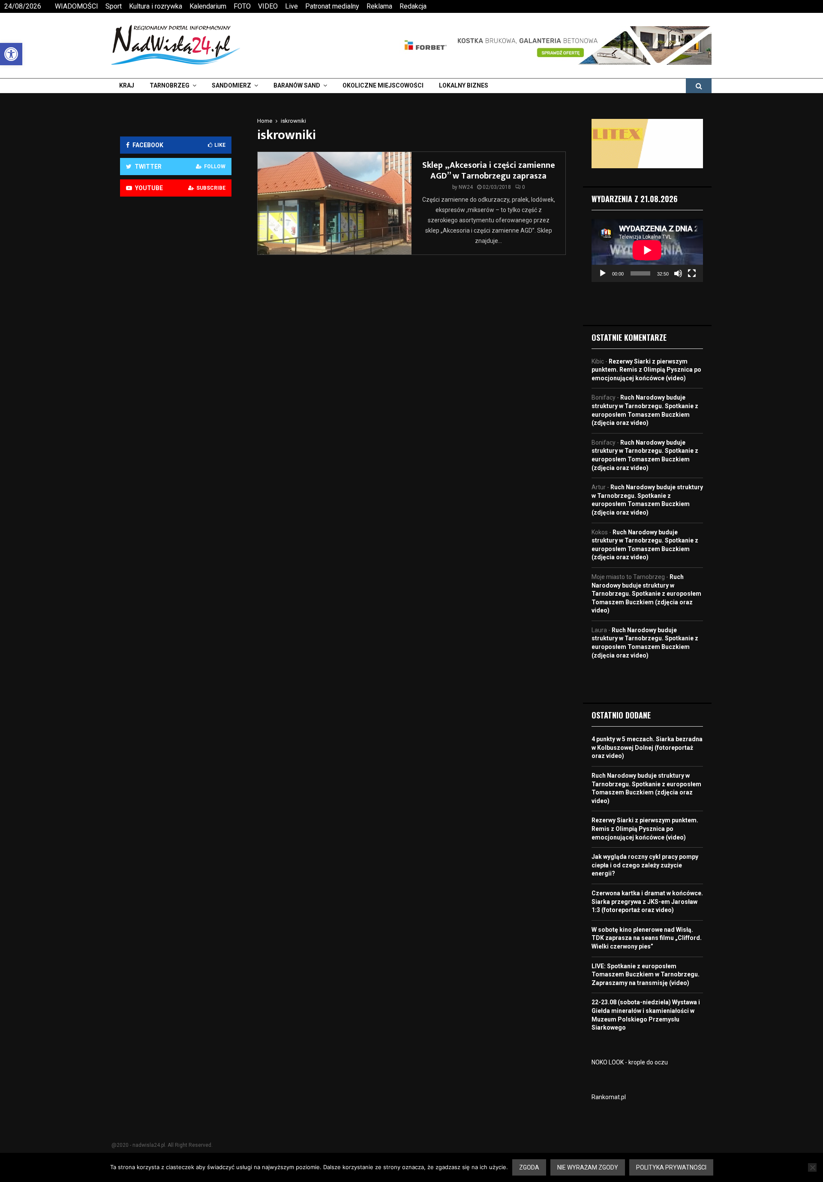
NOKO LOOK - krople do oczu (630, 1062)
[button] (11, 54)
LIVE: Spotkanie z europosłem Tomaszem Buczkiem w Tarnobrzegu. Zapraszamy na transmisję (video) (646, 974)
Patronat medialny (332, 6)
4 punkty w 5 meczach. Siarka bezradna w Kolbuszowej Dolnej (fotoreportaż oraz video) (647, 747)
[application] (647, 250)
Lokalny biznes (463, 85)
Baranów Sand (296, 85)
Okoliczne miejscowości (383, 85)
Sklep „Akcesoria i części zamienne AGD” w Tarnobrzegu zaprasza (488, 170)
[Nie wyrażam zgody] (812, 1167)
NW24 (466, 187)
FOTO (242, 6)
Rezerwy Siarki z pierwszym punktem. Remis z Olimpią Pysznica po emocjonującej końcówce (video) (646, 370)
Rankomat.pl (609, 1097)
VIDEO (268, 6)
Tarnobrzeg (169, 85)
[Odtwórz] (602, 273)
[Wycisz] (678, 273)
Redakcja (413, 6)
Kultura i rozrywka (155, 6)
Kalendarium (207, 6)
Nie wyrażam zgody (587, 1167)
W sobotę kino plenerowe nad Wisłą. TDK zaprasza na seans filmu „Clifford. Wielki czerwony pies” (647, 938)
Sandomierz (231, 85)
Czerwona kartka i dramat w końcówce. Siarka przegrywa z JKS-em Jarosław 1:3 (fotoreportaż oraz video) (647, 901)
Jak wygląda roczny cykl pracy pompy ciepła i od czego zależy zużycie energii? (645, 865)
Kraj (126, 85)
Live (291, 6)
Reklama (379, 6)
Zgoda (529, 1167)
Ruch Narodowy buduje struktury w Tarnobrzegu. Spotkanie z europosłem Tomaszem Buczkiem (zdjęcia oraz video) (646, 593)
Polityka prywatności (671, 1167)
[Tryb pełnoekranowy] (692, 273)
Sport (113, 6)
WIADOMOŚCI (76, 6)
